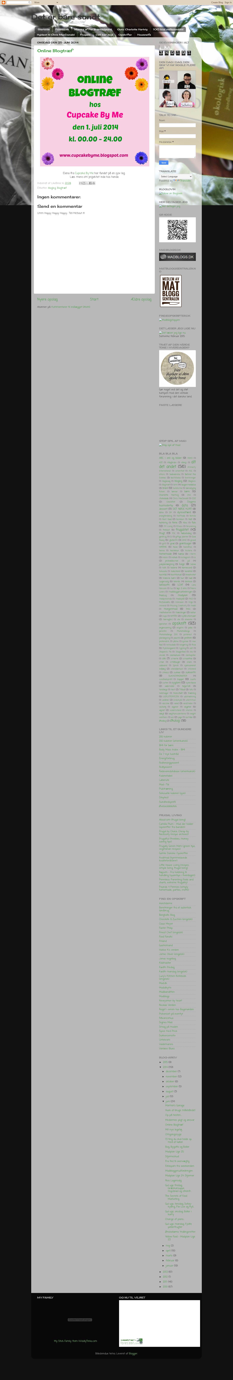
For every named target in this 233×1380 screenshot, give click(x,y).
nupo (165, 616)
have (175, 547)
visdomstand (175, 710)
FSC (174, 533)
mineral (162, 605)
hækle (181, 554)
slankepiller (191, 655)
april (168, 1251)
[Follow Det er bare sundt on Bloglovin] (170, 193)
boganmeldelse (188, 484)
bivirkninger (190, 477)
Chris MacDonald (180, 498)
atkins (162, 474)
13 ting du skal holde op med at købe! (178, 1140)
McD (191, 598)
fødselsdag (186, 533)
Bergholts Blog (167, 915)
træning (192, 693)
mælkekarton (165, 612)
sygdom (176, 683)
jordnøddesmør (171, 561)
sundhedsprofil (165, 679)
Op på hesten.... (173, 1115)
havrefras (187, 547)
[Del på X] (87, 183)
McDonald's (164, 602)
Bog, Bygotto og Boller (177, 1147)
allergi (184, 462)
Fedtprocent (165, 767)
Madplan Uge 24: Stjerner (179, 1176)
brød (165, 488)
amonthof (180, 471)
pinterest (188, 634)
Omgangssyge (173, 1134)
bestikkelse (176, 477)
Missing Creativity (178, 605)
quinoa (185, 641)
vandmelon (188, 703)
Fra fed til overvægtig (177, 1161)
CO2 (194, 498)
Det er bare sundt (65, 16)
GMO (184, 540)
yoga (180, 717)
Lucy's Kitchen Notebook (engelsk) (172, 977)
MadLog (163, 595)
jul (188, 561)
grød (172, 543)
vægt (161, 713)
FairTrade (181, 516)
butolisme (177, 488)
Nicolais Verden (167, 1005)
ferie (174, 523)
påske (175, 641)
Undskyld (177, 700)
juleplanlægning (166, 564)
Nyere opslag (47, 299)
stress (165, 672)
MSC (188, 609)
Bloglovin (192, 481)
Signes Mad (165, 1022)
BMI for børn (166, 745)
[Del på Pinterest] (93, 183)
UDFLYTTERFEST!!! (171, 696)
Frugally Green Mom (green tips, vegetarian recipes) (177, 847)
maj (168, 1246)
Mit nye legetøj (173, 1130)
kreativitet (191, 574)
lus (171, 588)
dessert (163, 509)
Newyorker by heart (170, 1001)
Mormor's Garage (174, 1105)
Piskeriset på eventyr (171, 1014)
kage (182, 564)
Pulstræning (166, 789)
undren (165, 700)
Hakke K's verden (169, 950)
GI (171, 536)
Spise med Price (168, 1031)
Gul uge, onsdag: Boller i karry (178, 1213)
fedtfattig (163, 522)
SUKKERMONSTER (178, 676)
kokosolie (163, 571)
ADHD (190, 458)
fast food (167, 519)
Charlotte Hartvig (169, 495)
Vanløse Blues (167, 1049)
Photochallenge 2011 (168, 634)
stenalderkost (177, 669)
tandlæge (163, 689)
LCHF (180, 585)
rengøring (183, 644)
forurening (191, 526)
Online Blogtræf (55, 50)
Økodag (162, 721)
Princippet (62, 29)
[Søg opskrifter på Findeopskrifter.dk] (169, 320)
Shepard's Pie (165, 651)
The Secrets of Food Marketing (176, 1197)
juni (168, 1101)
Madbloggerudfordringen (179, 1171)
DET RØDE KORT (182, 509)
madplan (183, 595)
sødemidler (169, 686)
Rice (194, 644)
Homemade (165, 554)
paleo (190, 627)
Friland (163, 941)
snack (189, 662)
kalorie (174, 567)
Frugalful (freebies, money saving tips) (173, 840)
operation (163, 624)
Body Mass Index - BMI (172, 750)
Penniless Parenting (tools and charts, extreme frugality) (176, 881)
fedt (190, 519)
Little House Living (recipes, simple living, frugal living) (174, 866)
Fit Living (168, 526)
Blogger (133, 1354)
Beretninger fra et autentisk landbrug (175, 909)
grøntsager (185, 543)
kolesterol (175, 571)
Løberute (164, 780)
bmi (175, 484)
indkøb (174, 557)
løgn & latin (182, 588)
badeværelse (175, 474)
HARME (163, 547)
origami (180, 627)
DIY (170, 512)
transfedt (178, 693)
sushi (193, 679)
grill (164, 543)
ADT (161, 462)
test (173, 689)
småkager (175, 662)
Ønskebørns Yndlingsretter (180, 1232)
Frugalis (85, 34)
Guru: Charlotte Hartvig (132, 29)
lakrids (177, 581)
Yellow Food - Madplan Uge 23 (180, 1238)
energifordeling (165, 516)
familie (193, 516)
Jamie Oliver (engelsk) (171, 954)
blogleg (52, 188)
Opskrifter (125, 34)
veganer (175, 707)
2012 (166, 1277)
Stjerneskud (172, 1156)
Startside (44, 29)
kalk (164, 567)
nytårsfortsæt (188, 616)
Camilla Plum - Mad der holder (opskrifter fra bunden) (176, 825)
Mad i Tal (164, 785)
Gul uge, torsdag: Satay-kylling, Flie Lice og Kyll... (179, 1205)
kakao (193, 564)
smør (161, 662)
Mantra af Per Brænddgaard (93, 29)
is (195, 557)
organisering (165, 627)
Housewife (144, 34)
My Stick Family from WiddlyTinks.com (75, 1341)
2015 (166, 1062)
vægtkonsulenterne (177, 713)
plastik (177, 638)
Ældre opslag (141, 299)
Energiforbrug (166, 758)
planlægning (164, 638)
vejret (162, 710)
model (193, 605)
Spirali (176, 665)
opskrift (179, 623)
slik (164, 659)
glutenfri (173, 540)
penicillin (163, 631)
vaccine (165, 703)
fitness (179, 526)
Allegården (172, 462)
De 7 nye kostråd (169, 754)
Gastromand (166, 945)
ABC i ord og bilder (170, 458)
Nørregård (167, 619)
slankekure (175, 655)
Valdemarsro (166, 1044)
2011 (165, 1282)
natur (193, 612)
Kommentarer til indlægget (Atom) (71, 307)
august (170, 1091)
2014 (166, 1067)
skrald (162, 655)
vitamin (189, 710)
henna (162, 550)
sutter (165, 682)
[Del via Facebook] (90, 183)
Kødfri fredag (166, 967)
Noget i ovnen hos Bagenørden (176, 1009)
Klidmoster (165, 963)
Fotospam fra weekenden (179, 1166)
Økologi (175, 720)
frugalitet (182, 529)
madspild (180, 598)
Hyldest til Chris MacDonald (56, 34)
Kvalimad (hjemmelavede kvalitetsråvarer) (173, 859)
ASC (190, 471)
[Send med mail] (80, 183)
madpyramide (165, 598)
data (185, 505)
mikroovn (179, 602)
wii (172, 717)
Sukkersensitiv (167, 1036)
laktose (188, 581)
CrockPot (171, 502)
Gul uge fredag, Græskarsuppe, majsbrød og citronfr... (178, 1188)
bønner (175, 491)
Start (94, 299)
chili (189, 495)
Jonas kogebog (167, 959)
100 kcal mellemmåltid (168, 29)
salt (191, 648)
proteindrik (164, 641)
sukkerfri (191, 672)
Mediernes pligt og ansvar (179, 1120)
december (172, 1071)
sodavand (163, 665)
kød (190, 578)
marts (169, 1256)
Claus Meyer (166, 924)
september (172, 1086)
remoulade (171, 644)
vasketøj (162, 707)
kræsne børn (169, 578)
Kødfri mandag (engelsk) (173, 972)
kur (182, 578)
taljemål (186, 686)
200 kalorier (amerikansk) (173, 741)
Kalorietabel (165, 776)
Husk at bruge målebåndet (180, 1110)
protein (188, 638)
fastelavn (180, 519)
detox (161, 512)
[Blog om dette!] (84, 183)
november (172, 1077)
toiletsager (164, 693)
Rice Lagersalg (173, 1181)
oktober (170, 1082)
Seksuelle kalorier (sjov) (172, 793)
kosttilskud (176, 574)
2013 (166, 1272)
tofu (191, 689)
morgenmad (170, 609)
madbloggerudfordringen (180, 591)
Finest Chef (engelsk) (171, 932)
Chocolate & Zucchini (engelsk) (176, 919)
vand (176, 703)
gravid (193, 540)
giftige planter (182, 536)
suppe (180, 679)
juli (168, 1096)
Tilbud (182, 689)
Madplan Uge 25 (174, 1152)
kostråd (163, 574)
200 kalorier (165, 737)
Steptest (164, 798)
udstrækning (190, 696)
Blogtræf (62, 188)
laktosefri (164, 585)
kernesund (187, 567)
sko (191, 651)
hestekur (174, 550)
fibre (185, 522)
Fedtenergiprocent (169, 763)
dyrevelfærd (184, 512)
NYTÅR (173, 616)
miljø (190, 602)
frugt (162, 533)
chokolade (164, 498)
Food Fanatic (165, 937)
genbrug (162, 536)
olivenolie (188, 619)
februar (170, 1261)
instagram (186, 557)
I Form (192, 554)
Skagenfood (181, 651)
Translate (185, 181)
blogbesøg (166, 481)
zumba (188, 717)
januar (170, 1266)
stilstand (192, 669)
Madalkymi (165, 988)
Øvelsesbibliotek (168, 806)
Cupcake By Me (84, 173)
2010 (165, 1287)
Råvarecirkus (166, 1018)
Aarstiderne (165, 903)
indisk (165, 557)
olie (178, 619)
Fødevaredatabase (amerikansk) (177, 771)
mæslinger (180, 612)
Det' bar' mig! (104, 34)
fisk (194, 523)
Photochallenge (183, 631)
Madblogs (164, 996)
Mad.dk (163, 983)
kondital (188, 571)
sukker (177, 672)
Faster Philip (166, 928)
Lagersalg (164, 581)
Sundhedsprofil (167, 802)
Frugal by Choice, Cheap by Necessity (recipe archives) (174, 833)
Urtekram (164, 1040)
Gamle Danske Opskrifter (173, 853)
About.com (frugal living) (172, 820)
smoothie (187, 658)
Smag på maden (168, 1027)
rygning (182, 648)
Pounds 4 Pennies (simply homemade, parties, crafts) (174, 888)
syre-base (191, 682)
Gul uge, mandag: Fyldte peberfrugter (178, 1225)
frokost (166, 530)
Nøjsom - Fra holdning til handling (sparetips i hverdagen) (177, 873)
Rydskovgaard (169, 648)
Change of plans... (175, 1219)
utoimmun (191, 700)
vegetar (187, 707)
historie (188, 550)
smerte (174, 658)
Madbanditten (167, 992)
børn (187, 491)
